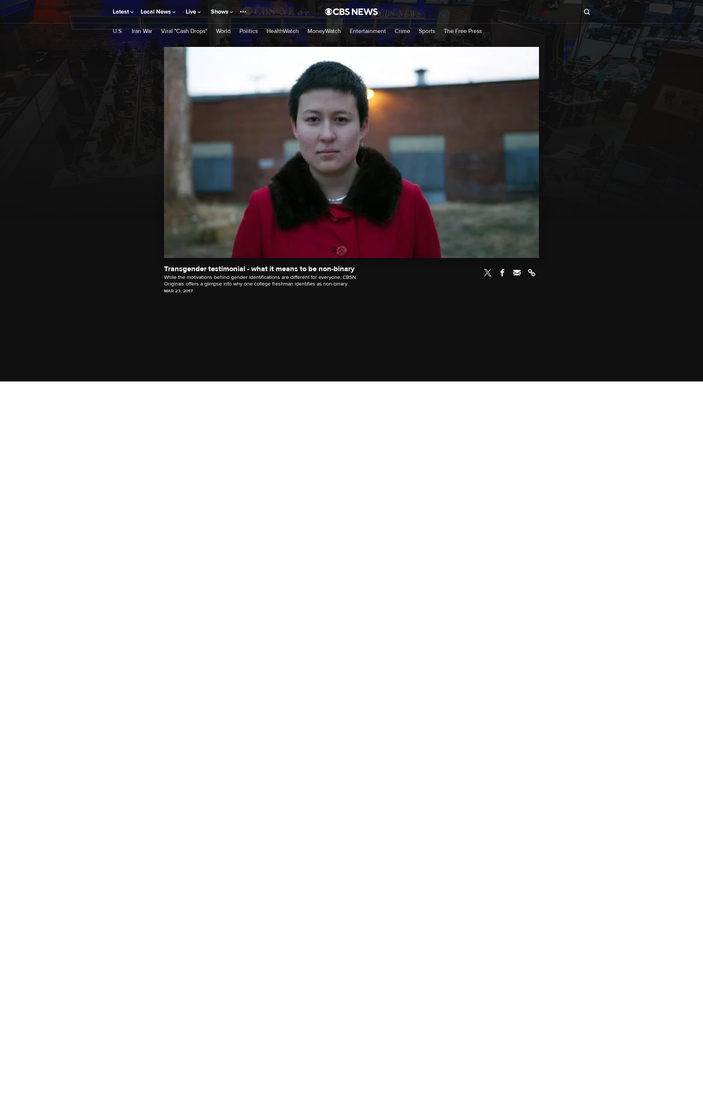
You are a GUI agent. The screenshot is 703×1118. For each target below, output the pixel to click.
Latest (121, 12)
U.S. (118, 31)
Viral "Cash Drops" (184, 31)
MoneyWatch (324, 31)
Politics (248, 31)
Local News (156, 12)
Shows (220, 12)
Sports (427, 31)
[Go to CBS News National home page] (351, 11)
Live (192, 11)
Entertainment (368, 31)
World (223, 31)
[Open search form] (587, 11)
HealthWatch (283, 31)
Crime (402, 31)
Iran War (142, 31)
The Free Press (463, 31)
